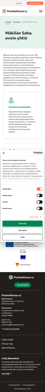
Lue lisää (6, 374)
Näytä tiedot (34, 217)
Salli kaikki (22, 223)
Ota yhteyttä (22, 285)
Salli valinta (22, 230)
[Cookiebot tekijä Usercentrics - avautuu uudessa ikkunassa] (33, 153)
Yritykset (16, 22)
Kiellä (23, 237)
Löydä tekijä (7, 339)
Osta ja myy (7, 343)
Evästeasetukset (14, 385)
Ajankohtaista (8, 347)
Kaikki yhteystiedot (11, 329)
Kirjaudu (18, 3)
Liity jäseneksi (35, 3)
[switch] (40, 195)
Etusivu (8, 22)
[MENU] (40, 11)
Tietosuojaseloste (28, 385)
